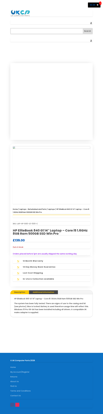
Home (15, 209)
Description (19, 292)
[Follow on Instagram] (17, 405)
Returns (13, 376)
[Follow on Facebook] (12, 405)
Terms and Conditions (20, 391)
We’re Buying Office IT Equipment (51, 336)
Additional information (43, 292)
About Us (14, 381)
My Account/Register (20, 372)
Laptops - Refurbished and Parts (32, 209)
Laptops (51, 209)
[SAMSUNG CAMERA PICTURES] (51, 148)
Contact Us (15, 395)
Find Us (13, 386)
